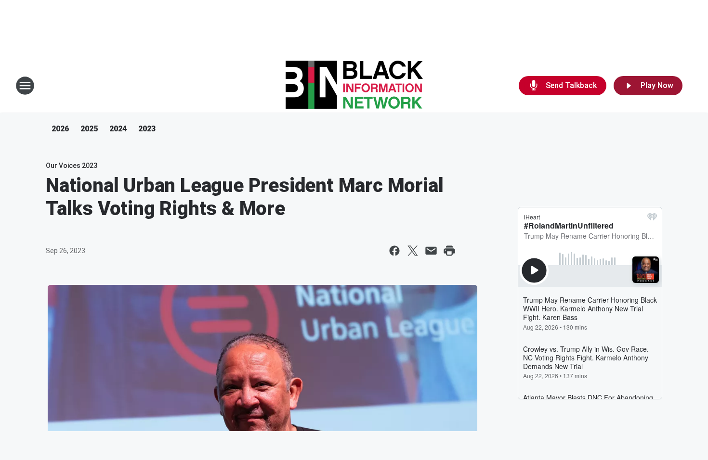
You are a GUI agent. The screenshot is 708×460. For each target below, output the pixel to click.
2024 (118, 128)
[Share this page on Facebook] (394, 250)
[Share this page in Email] (431, 250)
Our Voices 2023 (71, 165)
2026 (60, 128)
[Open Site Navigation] (25, 85)
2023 (147, 128)
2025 (89, 128)
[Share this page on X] (413, 250)
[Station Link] (354, 86)
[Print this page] (449, 250)
